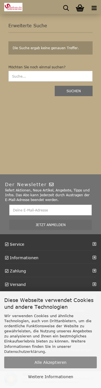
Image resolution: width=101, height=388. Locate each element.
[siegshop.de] (11, 7)
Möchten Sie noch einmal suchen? (37, 67)
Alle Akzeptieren (50, 362)
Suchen (73, 91)
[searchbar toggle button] (66, 7)
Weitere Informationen (50, 376)
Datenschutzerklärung (24, 351)
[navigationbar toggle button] (94, 7)
